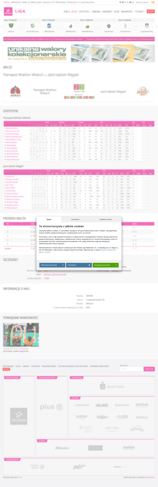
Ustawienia (75, 219)
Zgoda (48, 219)
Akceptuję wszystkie (102, 265)
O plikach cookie (105, 219)
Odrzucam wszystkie (49, 265)
